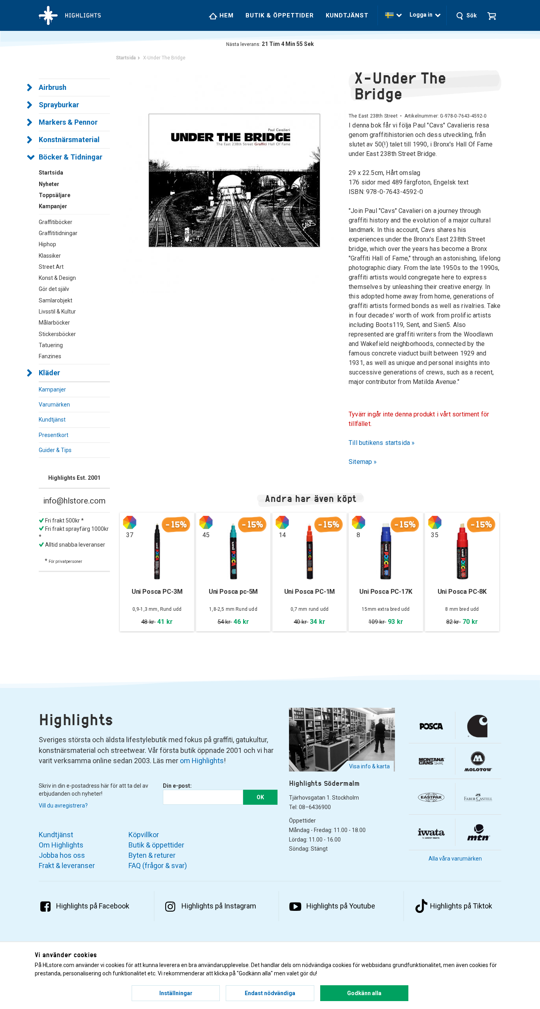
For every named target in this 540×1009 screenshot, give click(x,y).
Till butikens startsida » (382, 443)
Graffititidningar (58, 233)
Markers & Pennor (68, 122)
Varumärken (54, 404)
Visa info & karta (369, 766)
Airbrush (52, 87)
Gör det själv (54, 289)
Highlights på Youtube (340, 906)
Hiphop (47, 244)
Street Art (51, 267)
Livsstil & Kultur (57, 311)
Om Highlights (61, 845)
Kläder (49, 373)
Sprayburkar (59, 105)
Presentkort (53, 435)
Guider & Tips (55, 450)
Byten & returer (152, 855)
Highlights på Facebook (92, 906)
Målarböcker (54, 322)
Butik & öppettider (279, 15)
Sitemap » (363, 462)
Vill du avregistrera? (63, 805)
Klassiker (50, 256)
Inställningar (176, 993)
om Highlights (202, 760)
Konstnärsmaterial (69, 139)
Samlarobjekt (55, 300)
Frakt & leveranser (67, 865)
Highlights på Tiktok (461, 906)
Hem (225, 15)
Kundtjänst (347, 15)
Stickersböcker (57, 334)
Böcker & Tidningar (70, 157)
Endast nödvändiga (270, 993)
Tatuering (51, 345)
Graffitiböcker (55, 222)
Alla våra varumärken (455, 858)
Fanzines (50, 356)
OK (260, 797)
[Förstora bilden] (234, 180)
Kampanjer (52, 389)
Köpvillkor (143, 834)
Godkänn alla (364, 993)
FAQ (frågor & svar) (157, 865)
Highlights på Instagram (218, 906)
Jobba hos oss (62, 855)
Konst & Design (57, 278)
